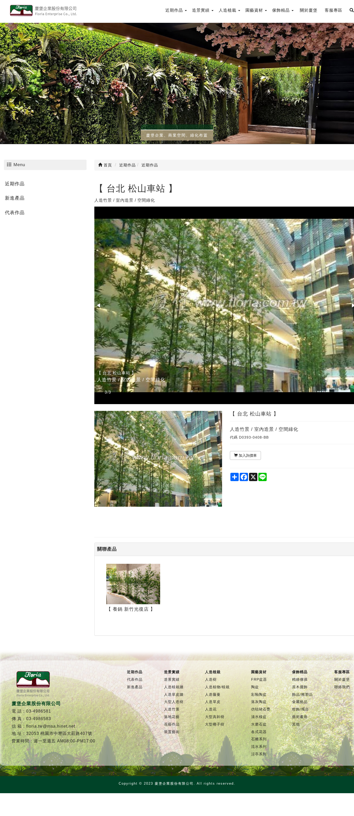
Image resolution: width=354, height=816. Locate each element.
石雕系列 (259, 739)
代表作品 (15, 212)
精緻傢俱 (300, 679)
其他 (296, 724)
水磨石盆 (259, 724)
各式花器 (259, 732)
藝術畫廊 (300, 717)
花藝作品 (172, 724)
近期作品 (15, 183)
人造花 (211, 709)
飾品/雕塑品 (302, 694)
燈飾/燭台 (300, 709)
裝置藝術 (172, 732)
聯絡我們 (342, 687)
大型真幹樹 (214, 717)
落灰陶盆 (259, 702)
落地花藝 (172, 717)
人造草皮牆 (173, 694)
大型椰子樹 (214, 724)
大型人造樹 (173, 702)
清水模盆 (259, 717)
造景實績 (172, 679)
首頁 (107, 165)
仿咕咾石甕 (261, 709)
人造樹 (211, 679)
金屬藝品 (300, 702)
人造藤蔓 (213, 694)
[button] (99, 305)
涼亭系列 (259, 754)
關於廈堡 (342, 679)
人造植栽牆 (173, 687)
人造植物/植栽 (217, 687)
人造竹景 (172, 709)
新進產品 (15, 198)
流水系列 (259, 746)
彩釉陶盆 (259, 694)
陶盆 (255, 687)
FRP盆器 (259, 679)
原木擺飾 (300, 687)
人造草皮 (213, 702)
